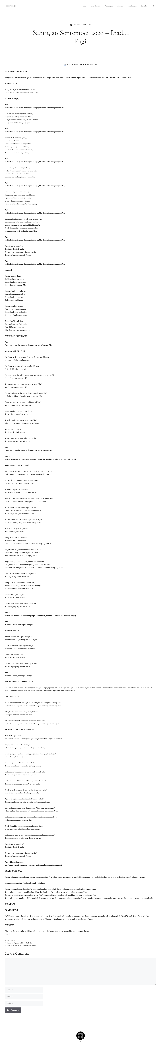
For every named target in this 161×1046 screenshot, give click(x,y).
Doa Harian (95, 6)
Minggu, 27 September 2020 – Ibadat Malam (21, 945)
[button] (153, 5)
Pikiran (120, 6)
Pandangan (132, 6)
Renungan (109, 6)
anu (84, 6)
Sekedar (144, 6)
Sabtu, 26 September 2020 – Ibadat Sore (20, 943)
